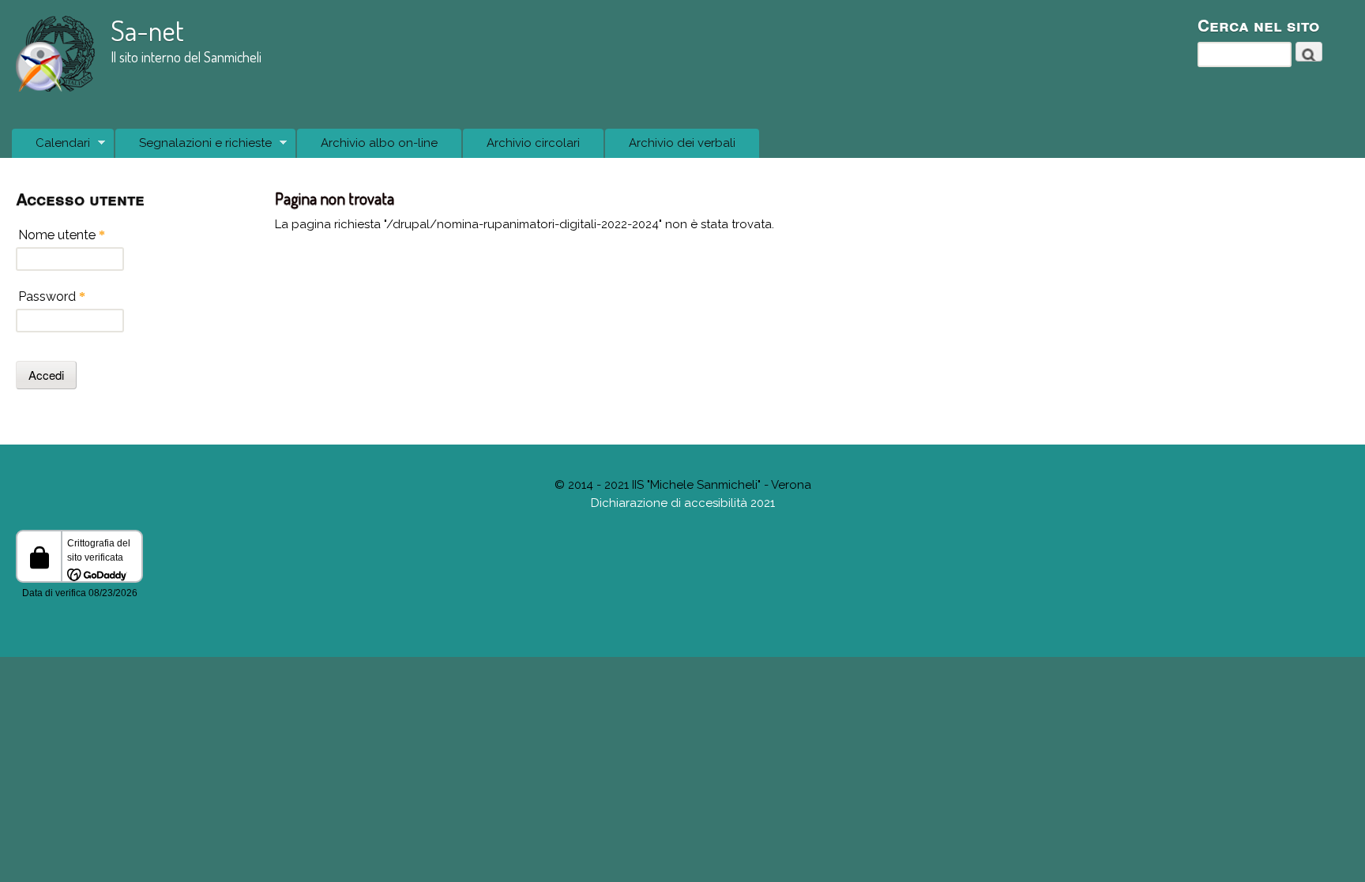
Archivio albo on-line (379, 143)
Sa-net (147, 30)
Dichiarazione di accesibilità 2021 (683, 503)
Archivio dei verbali (682, 143)
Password (51, 296)
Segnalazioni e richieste (193, 147)
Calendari (51, 147)
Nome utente (61, 234)
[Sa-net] (55, 88)
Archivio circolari (533, 143)
